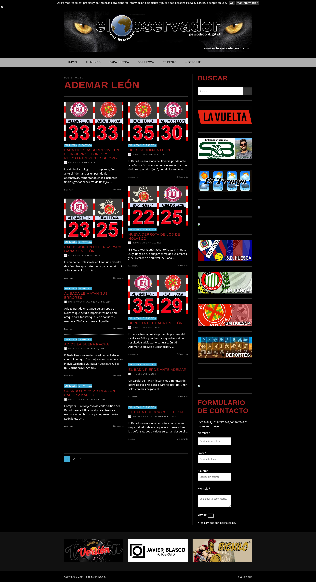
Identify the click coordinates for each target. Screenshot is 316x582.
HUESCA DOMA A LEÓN (149, 150)
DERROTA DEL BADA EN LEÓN (155, 323)
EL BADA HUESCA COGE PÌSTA (156, 412)
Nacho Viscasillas (78, 302)
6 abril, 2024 (153, 328)
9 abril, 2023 (97, 349)
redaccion (74, 163)
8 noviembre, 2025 (156, 154)
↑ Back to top (245, 576)
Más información (247, 3)
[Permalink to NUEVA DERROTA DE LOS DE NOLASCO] (158, 205)
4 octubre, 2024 (91, 255)
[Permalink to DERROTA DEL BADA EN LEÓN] (158, 294)
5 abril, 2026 (88, 163)
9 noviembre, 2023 (101, 302)
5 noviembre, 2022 (146, 374)
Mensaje (204, 488)
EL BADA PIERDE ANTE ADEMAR (157, 369)
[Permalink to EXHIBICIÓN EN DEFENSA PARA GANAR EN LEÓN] (93, 218)
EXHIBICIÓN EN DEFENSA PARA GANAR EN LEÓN (92, 249)
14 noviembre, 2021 (165, 416)
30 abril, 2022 (98, 399)
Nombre (204, 433)
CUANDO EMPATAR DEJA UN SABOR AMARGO (89, 393)
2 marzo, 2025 (153, 243)
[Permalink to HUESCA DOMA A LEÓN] (158, 121)
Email (201, 453)
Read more (69, 190)
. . (133, 374)
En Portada (85, 145)
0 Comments (117, 189)
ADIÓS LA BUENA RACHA (86, 344)
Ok (232, 3)
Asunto (203, 471)
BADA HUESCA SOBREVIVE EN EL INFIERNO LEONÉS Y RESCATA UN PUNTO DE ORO (91, 154)
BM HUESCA (71, 145)
